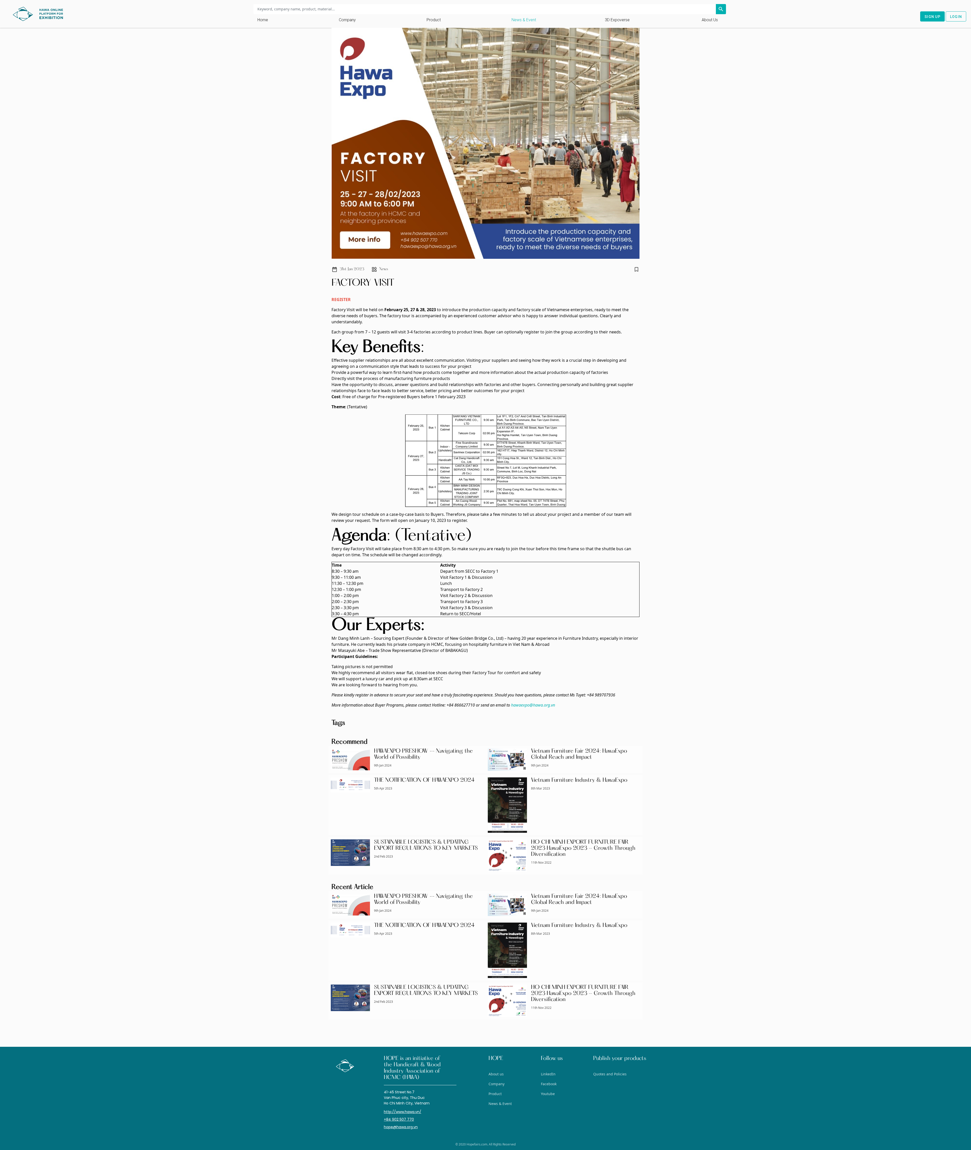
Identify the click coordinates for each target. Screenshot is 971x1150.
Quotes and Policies (610, 1074)
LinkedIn (548, 1074)
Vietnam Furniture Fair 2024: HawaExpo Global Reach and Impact (579, 754)
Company (347, 19)
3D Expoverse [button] (617, 19)
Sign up (932, 17)
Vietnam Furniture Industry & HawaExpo (579, 780)
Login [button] (956, 17)
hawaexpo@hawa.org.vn (533, 705)
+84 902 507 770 (399, 1119)
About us (710, 19)
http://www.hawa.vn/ (402, 1112)
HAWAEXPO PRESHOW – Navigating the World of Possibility (423, 754)
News (383, 269)
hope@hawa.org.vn (401, 1127)
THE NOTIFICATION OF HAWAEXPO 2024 (424, 780)
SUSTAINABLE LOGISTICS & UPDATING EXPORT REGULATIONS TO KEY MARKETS (426, 845)
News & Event (524, 19)
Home (262, 19)
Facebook (549, 1083)
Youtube (548, 1093)
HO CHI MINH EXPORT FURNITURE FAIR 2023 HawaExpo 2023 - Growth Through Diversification (583, 848)
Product (434, 19)
